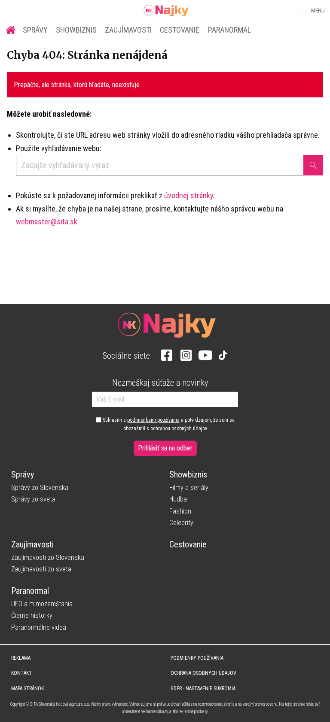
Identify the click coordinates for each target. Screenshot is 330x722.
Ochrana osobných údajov (203, 673)
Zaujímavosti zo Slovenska (47, 557)
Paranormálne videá (38, 627)
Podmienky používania (197, 658)
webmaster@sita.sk (46, 221)
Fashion (180, 511)
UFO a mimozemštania (42, 604)
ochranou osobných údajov (178, 429)
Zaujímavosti (128, 29)
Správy (35, 29)
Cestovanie (179, 29)
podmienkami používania (153, 420)
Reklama (21, 658)
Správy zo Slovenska (39, 487)
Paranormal (229, 29)
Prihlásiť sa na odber (165, 448)
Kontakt (21, 673)
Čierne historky (31, 615)
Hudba (178, 499)
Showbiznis (76, 29)
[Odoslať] (313, 165)
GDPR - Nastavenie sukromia (203, 689)
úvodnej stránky (188, 195)
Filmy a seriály (188, 487)
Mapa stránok (27, 689)
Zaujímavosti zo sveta (41, 569)
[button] (301, 10)
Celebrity (181, 523)
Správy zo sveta (33, 499)
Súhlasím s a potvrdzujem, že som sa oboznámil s (168, 424)
